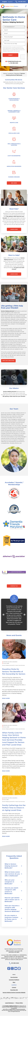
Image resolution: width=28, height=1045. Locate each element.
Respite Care (14, 122)
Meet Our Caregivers (8, 360)
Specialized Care (14, 133)
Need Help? (14, 209)
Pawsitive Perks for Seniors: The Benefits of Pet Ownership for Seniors (13, 736)
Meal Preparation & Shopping (14, 144)
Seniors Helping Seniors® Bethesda (14, 1015)
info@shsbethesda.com (14, 61)
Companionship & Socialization (14, 99)
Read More (6, 763)
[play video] (14, 377)
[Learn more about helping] (14, 244)
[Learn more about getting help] (14, 198)
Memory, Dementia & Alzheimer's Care (14, 111)
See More (14, 183)
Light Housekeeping (14, 155)
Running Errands (14, 177)
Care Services (14, 1042)
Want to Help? (14, 255)
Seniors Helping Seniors (13, 833)
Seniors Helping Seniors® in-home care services (13, 730)
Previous (4, 647)
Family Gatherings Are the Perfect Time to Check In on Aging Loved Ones (13, 872)
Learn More (14, 229)
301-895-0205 (22, 1)
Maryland (17, 73)
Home (5, 73)
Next (24, 647)
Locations (10, 73)
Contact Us (14, 586)
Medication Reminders (14, 166)
